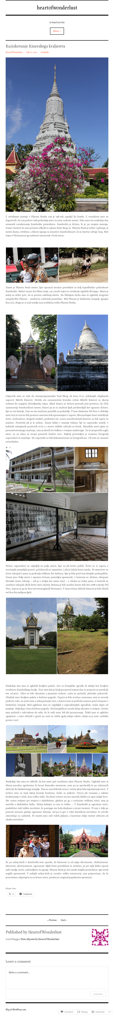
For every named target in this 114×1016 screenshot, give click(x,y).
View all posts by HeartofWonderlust (40, 939)
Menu (56, 31)
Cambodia (45, 52)
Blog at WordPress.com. (16, 1009)
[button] (32, 265)
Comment (98, 994)
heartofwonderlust (57, 7)
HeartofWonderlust (14, 52)
